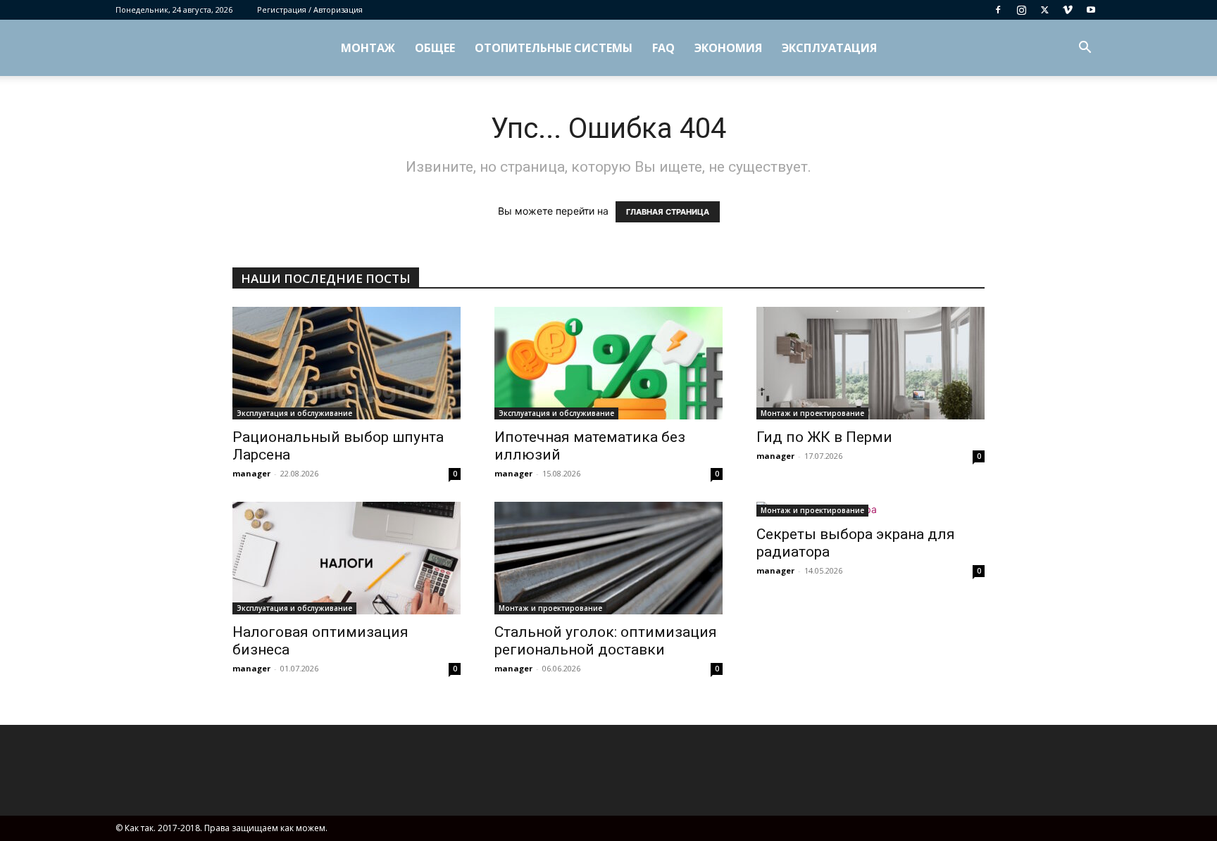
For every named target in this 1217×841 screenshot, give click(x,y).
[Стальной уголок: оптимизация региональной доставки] (608, 558)
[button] (1084, 49)
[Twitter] (1044, 10)
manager (251, 473)
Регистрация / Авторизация (310, 9)
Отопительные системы (553, 48)
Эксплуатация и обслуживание (294, 413)
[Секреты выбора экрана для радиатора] (870, 509)
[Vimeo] (1067, 10)
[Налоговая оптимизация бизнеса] (346, 558)
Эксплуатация (829, 48)
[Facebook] (998, 10)
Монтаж (368, 48)
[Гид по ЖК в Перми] (870, 363)
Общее (435, 48)
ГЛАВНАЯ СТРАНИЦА (667, 212)
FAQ (663, 48)
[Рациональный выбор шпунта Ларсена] (346, 363)
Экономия (728, 48)
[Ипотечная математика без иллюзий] (608, 363)
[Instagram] (1021, 10)
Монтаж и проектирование (812, 413)
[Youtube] (1090, 10)
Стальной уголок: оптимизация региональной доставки (605, 641)
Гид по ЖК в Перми (824, 437)
